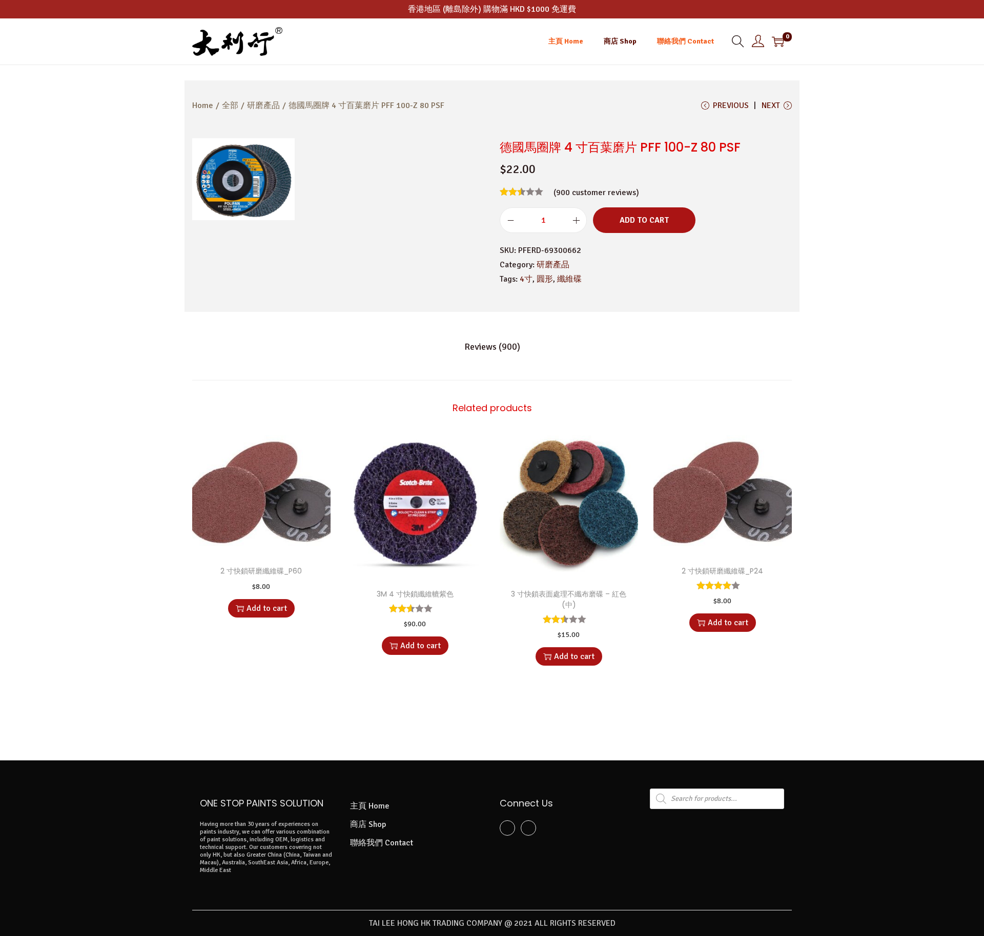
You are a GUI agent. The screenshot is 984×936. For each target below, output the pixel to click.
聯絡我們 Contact (381, 843)
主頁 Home (369, 806)
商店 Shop (368, 824)
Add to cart (644, 220)
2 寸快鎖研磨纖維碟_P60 (261, 571)
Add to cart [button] (267, 608)
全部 (230, 105)
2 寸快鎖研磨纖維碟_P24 (722, 571)
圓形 (545, 279)
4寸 (526, 279)
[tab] (492, 346)
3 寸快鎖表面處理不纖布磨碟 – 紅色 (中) (568, 599)
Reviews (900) (492, 346)
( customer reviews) (596, 192)
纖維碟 (569, 279)
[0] (778, 41)
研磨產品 (263, 105)
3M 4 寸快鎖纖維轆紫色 (415, 594)
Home (202, 105)
